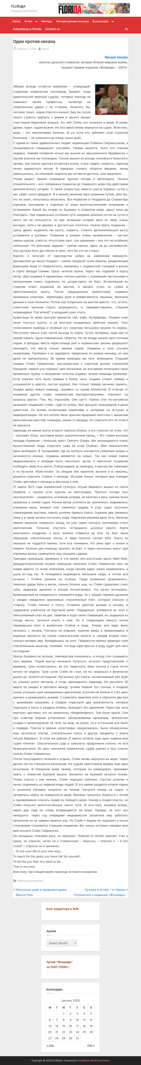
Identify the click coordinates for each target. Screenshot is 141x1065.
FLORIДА (18, 6)
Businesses (100, 21)
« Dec (50, 1045)
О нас (28, 21)
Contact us (52, 29)
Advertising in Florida (27, 29)
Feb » (91, 1045)
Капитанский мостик (30, 880)
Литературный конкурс (72, 21)
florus (45, 48)
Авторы (46, 21)
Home (17, 21)
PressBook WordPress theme (93, 1060)
